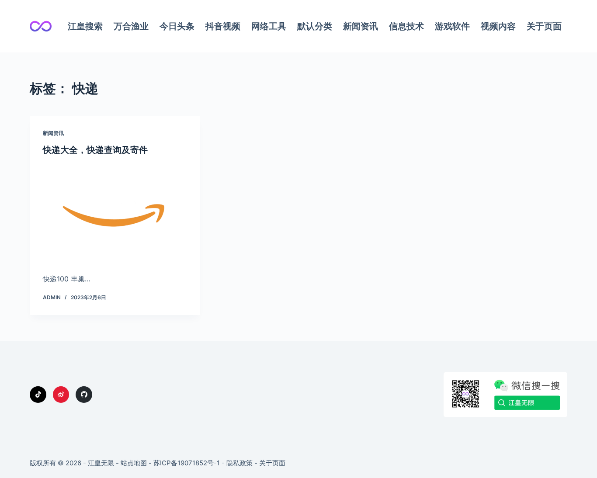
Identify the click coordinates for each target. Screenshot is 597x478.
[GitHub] (84, 394)
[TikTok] (38, 394)
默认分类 (314, 26)
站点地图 (134, 463)
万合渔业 (131, 26)
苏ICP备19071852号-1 (186, 463)
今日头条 (177, 26)
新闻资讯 (360, 26)
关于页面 (544, 26)
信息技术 (406, 26)
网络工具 (268, 26)
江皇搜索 (85, 26)
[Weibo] (61, 394)
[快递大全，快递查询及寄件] (115, 212)
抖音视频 (222, 26)
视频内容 (498, 26)
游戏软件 (452, 26)
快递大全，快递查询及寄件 (95, 150)
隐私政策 (239, 463)
